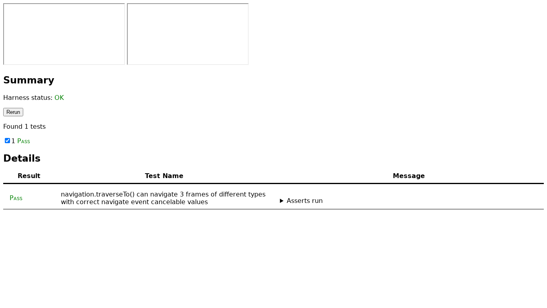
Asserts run (305, 201)
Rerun (13, 112)
